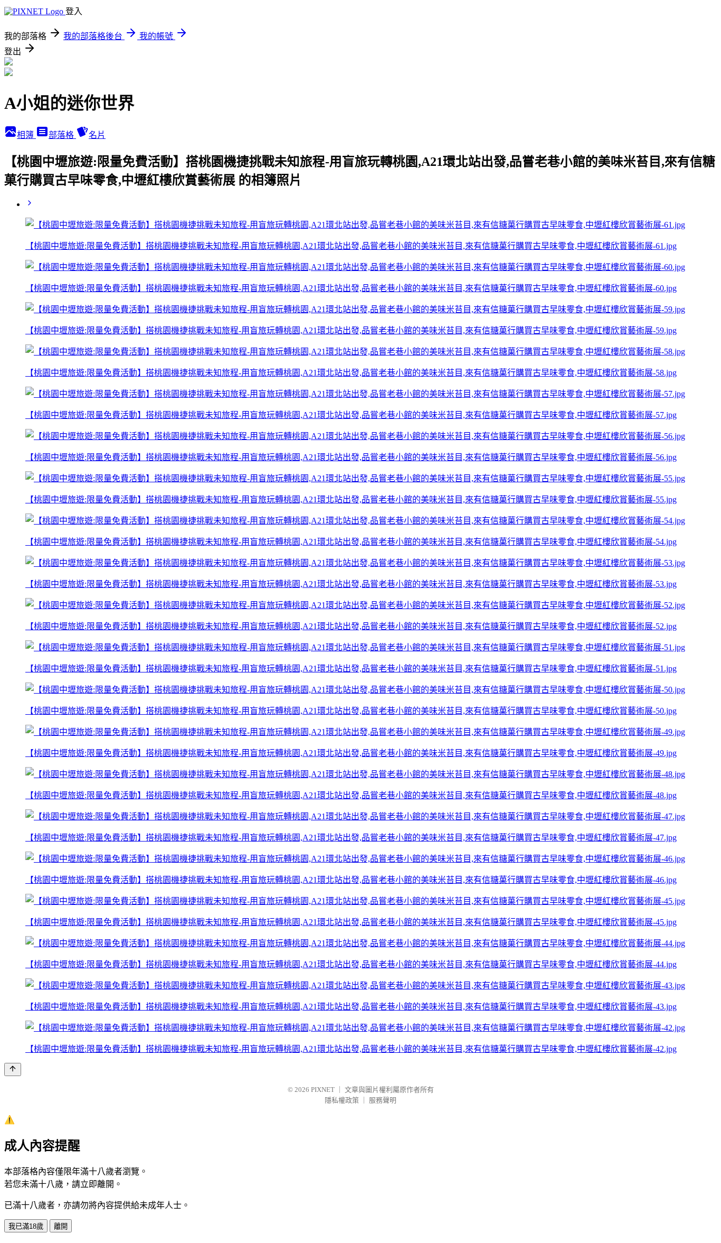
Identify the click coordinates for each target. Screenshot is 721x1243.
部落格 (62, 134)
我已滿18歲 (25, 1226)
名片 (97, 134)
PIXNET (323, 1090)
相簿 (26, 134)
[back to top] (12, 1069)
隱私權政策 (342, 1100)
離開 (61, 1226)
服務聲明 (382, 1100)
